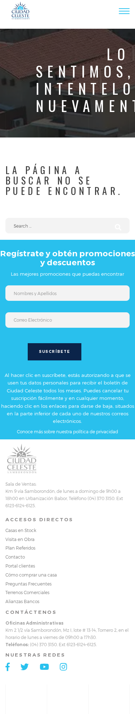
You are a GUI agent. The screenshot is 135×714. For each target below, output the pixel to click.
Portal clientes (20, 565)
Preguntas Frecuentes (28, 583)
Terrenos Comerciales (27, 592)
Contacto (15, 556)
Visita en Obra (20, 539)
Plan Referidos (20, 547)
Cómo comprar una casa (31, 574)
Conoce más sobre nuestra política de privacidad (67, 431)
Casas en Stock (20, 530)
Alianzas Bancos (22, 601)
